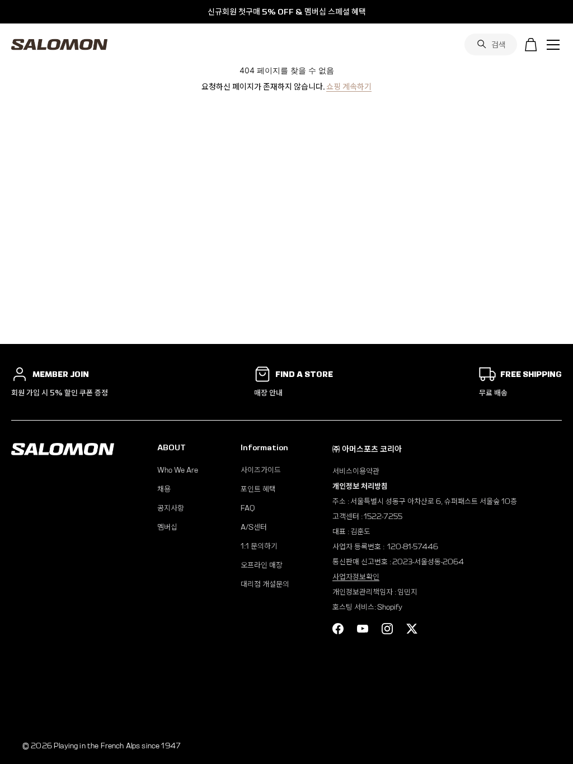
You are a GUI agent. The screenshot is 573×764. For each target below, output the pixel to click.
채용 (164, 489)
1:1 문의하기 (259, 546)
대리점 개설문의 (265, 584)
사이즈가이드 (261, 470)
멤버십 (167, 527)
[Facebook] (338, 628)
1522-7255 (383, 516)
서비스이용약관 (355, 471)
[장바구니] (531, 44)
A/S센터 (254, 527)
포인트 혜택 (258, 489)
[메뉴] (553, 44)
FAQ (248, 508)
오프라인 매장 (262, 565)
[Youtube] (362, 628)
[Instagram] (387, 628)
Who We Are (177, 470)
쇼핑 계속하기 (349, 86)
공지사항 (170, 508)
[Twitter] (411, 628)
